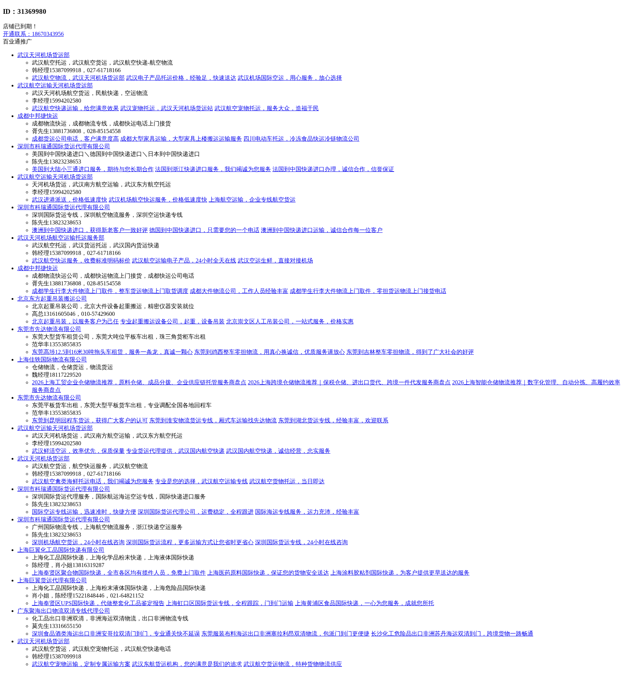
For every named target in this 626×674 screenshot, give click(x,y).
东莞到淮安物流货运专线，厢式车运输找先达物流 (213, 420)
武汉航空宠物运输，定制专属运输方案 (81, 664)
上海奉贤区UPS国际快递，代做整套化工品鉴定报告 (98, 603)
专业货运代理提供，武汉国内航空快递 (175, 451)
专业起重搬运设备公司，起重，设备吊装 (172, 321)
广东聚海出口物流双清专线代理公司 (63, 611)
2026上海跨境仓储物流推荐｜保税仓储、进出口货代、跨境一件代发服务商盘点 (349, 382)
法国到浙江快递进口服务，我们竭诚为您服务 (213, 169)
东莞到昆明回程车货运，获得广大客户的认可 (90, 420)
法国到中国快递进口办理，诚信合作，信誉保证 (333, 169)
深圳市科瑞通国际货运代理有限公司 (63, 146)
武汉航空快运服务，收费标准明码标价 (81, 260)
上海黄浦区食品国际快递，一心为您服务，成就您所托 (364, 603)
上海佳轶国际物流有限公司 (52, 359)
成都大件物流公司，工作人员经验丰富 (239, 291)
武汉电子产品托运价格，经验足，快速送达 (181, 78)
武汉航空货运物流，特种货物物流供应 (292, 664)
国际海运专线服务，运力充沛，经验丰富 (307, 512)
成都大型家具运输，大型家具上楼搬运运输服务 (181, 139)
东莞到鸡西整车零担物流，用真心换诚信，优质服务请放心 (269, 352)
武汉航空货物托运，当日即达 (287, 481)
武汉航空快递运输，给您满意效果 (75, 108)
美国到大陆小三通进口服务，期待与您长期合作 (93, 169)
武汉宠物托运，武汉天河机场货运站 (166, 108)
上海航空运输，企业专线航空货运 (252, 200)
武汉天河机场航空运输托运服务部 (60, 238)
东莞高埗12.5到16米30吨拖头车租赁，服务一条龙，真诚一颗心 (112, 352)
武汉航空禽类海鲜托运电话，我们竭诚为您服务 (93, 481)
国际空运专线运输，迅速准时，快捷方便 (84, 512)
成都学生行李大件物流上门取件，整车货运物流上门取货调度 (110, 291)
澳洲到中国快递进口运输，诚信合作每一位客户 (322, 230)
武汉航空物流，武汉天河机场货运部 (78, 78)
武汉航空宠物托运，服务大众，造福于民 (266, 108)
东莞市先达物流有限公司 (49, 329)
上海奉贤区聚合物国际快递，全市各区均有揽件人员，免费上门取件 (119, 573)
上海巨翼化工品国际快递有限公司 (60, 550)
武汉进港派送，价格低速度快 (69, 200)
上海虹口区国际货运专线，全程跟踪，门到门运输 (229, 603)
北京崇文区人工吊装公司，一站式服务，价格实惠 (290, 321)
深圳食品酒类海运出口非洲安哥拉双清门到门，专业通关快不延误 (116, 633)
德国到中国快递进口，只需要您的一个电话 (204, 230)
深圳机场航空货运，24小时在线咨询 (78, 542)
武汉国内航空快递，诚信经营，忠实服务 (278, 451)
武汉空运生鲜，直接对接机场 (275, 260)
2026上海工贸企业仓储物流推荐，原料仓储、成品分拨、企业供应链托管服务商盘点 (139, 382)
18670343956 (33, 34)
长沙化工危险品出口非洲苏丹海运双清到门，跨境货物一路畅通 (452, 633)
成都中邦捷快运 (37, 116)
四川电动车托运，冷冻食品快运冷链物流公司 (301, 139)
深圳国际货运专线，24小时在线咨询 (301, 542)
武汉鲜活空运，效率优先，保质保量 (78, 451)
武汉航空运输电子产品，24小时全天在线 (184, 260)
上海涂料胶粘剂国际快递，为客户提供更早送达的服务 (400, 573)
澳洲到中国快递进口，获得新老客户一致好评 (90, 230)
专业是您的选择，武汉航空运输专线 (201, 481)
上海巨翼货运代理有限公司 (52, 580)
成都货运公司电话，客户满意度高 (75, 139)
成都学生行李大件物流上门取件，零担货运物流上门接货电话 (368, 291)
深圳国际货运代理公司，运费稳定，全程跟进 (196, 512)
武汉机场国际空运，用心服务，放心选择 (290, 78)
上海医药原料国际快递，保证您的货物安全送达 (268, 573)
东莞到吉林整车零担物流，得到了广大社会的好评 (410, 352)
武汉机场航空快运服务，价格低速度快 (158, 200)
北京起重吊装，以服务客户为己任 (75, 321)
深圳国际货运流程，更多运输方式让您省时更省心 (190, 542)
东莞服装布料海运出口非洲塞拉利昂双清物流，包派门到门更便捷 (285, 633)
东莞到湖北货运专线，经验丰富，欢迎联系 (333, 420)
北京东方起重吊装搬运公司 (52, 298)
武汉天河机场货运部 (43, 55)
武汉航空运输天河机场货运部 (55, 85)
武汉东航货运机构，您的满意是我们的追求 (187, 664)
